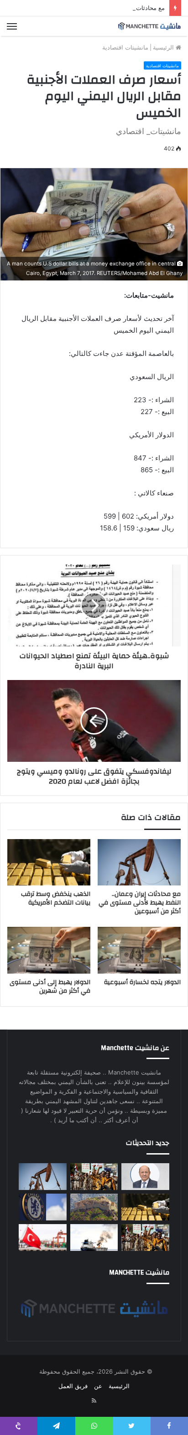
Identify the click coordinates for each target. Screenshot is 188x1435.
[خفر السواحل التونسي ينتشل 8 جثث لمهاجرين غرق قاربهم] (43, 1237)
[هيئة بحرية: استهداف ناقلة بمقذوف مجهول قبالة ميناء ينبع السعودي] (94, 1237)
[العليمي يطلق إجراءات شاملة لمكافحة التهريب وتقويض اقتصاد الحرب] (145, 1176)
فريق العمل (73, 1386)
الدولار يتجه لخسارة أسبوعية (142, 982)
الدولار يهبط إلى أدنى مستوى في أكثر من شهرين (50, 986)
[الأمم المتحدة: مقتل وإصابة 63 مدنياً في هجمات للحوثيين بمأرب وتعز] (94, 1176)
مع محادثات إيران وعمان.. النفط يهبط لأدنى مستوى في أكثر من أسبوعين (140, 902)
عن (98, 1386)
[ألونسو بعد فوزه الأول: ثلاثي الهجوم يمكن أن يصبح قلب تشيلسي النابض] (43, 1207)
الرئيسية (164, 47)
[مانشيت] (149, 26)
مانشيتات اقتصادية (125, 47)
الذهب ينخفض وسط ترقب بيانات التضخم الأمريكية (55, 898)
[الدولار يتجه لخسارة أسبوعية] (139, 950)
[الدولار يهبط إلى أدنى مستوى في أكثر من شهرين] (48, 950)
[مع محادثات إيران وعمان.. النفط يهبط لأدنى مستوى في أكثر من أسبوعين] (139, 862)
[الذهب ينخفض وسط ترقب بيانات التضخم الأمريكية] (48, 862)
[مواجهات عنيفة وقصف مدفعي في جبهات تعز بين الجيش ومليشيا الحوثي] (94, 1207)
